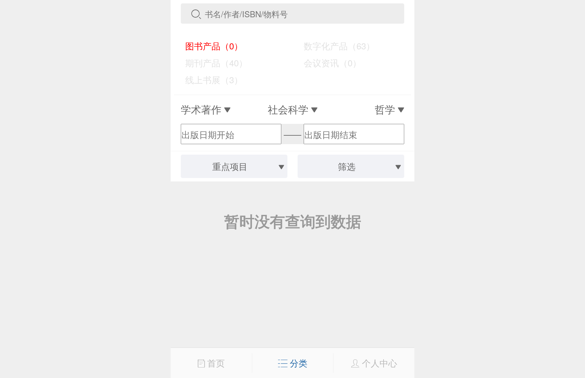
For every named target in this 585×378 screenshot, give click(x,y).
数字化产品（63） (334, 45)
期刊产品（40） (211, 62)
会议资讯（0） (327, 62)
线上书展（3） (209, 79)
